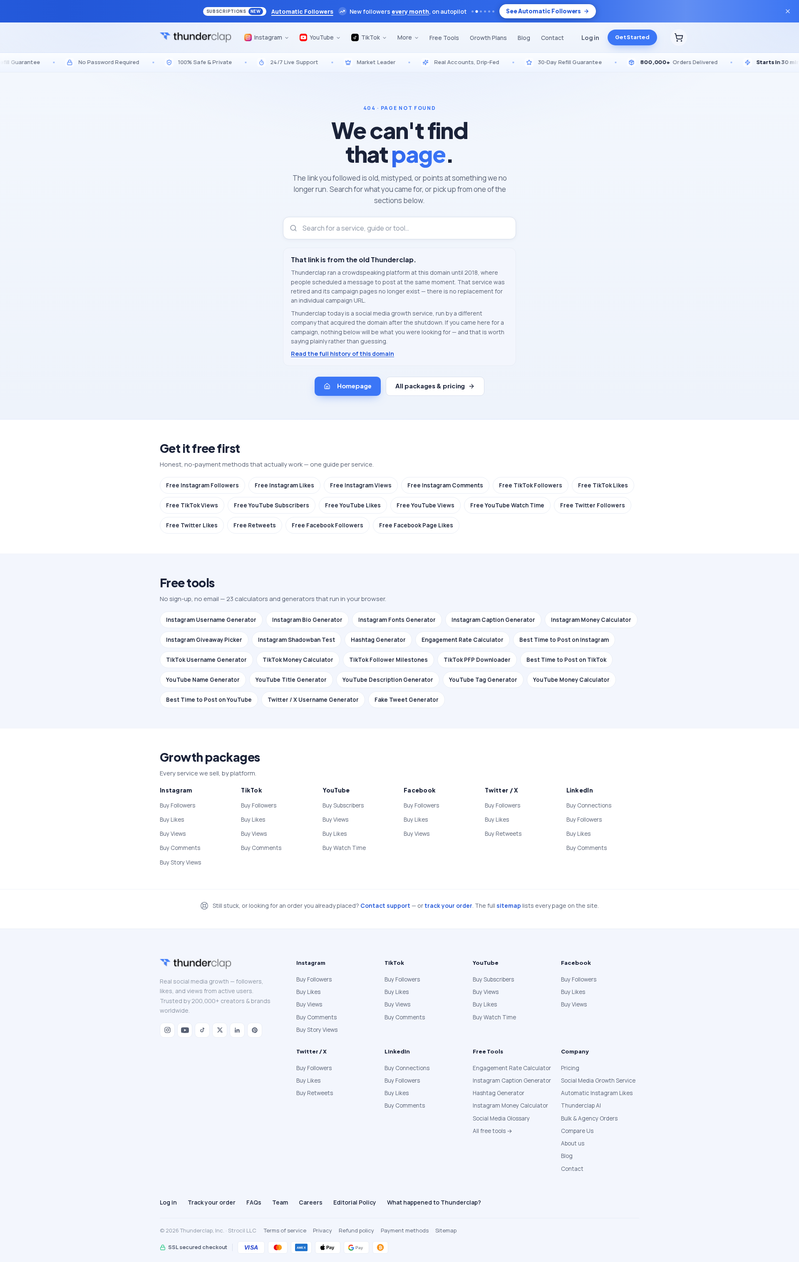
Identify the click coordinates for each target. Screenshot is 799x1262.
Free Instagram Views (361, 485)
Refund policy (356, 1230)
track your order (448, 905)
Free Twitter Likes (192, 525)
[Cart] (678, 37)
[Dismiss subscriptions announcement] (787, 11)
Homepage (354, 386)
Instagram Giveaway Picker (204, 639)
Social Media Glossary (501, 1118)
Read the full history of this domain (342, 354)
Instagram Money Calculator (591, 620)
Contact (552, 38)
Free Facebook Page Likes (416, 525)
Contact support (385, 905)
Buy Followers (177, 805)
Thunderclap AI (581, 1105)
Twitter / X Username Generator (313, 699)
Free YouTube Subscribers (271, 505)
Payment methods (405, 1230)
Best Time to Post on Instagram (564, 639)
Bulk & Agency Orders (589, 1118)
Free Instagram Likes (284, 485)
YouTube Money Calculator (571, 679)
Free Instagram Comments (445, 485)
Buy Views (173, 833)
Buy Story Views (180, 862)
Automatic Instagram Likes (597, 1093)
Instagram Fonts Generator (397, 620)
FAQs (253, 1202)
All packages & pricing (430, 386)
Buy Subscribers (343, 805)
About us (572, 1143)
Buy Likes (172, 819)
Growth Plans (488, 38)
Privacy (322, 1230)
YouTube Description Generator (387, 679)
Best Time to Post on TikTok (566, 659)
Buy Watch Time (344, 848)
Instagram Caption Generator (493, 620)
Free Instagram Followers (202, 485)
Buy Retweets (503, 833)
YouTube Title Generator (291, 679)
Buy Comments (180, 848)
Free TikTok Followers (530, 485)
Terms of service (285, 1230)
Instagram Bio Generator (307, 620)
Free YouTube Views (425, 505)
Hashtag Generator (378, 639)
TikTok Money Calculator (298, 659)
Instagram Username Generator (211, 620)
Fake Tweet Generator (407, 699)
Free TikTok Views (192, 505)
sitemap (508, 905)
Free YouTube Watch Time (507, 505)
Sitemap (446, 1230)
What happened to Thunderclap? (434, 1202)
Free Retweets (254, 525)
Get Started (632, 37)
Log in (590, 37)
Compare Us (577, 1131)
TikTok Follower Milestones (388, 659)
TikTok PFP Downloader (477, 659)
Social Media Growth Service (598, 1080)
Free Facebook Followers (327, 525)
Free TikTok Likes (603, 485)
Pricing (570, 1068)
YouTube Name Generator (203, 679)
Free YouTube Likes (353, 505)
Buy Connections (588, 805)
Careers (311, 1202)
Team (280, 1202)
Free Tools (444, 38)
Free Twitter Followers (592, 505)
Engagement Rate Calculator (463, 639)
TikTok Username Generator (206, 659)
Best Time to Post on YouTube (209, 699)
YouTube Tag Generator (483, 679)
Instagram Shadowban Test (296, 639)
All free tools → (492, 1131)
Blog (524, 38)
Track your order (212, 1202)
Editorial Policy (354, 1202)
